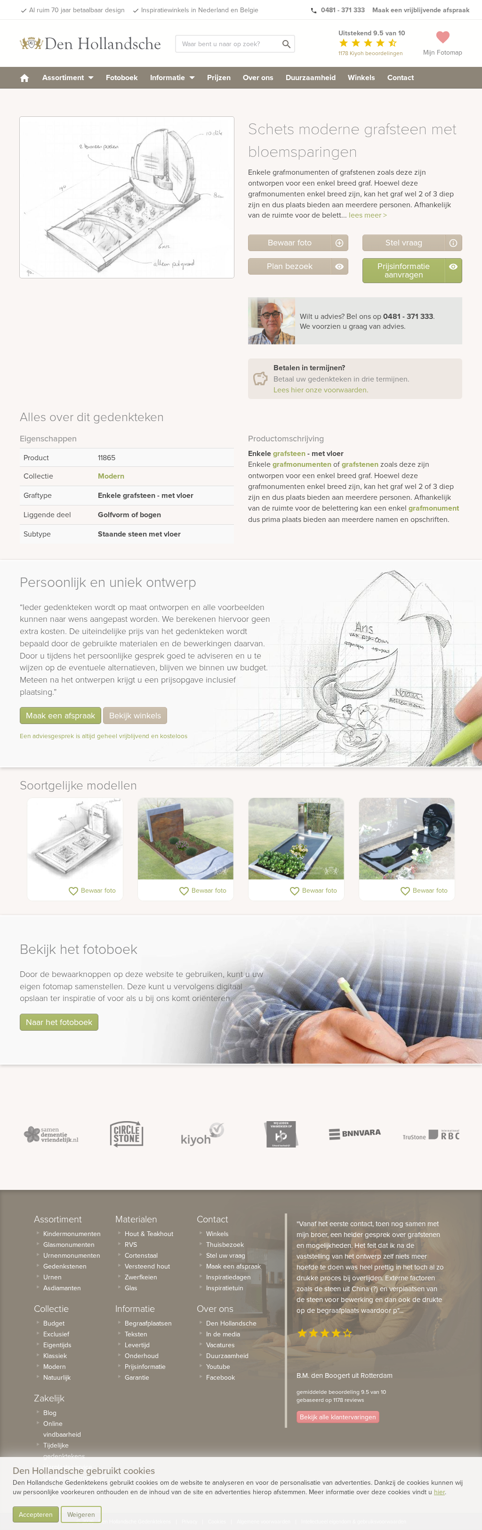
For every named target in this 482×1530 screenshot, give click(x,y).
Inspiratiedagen (228, 1277)
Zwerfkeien (141, 1277)
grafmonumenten (302, 464)
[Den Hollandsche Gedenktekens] (90, 43)
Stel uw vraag (225, 1255)
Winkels (361, 77)
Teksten (136, 1334)
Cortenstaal (141, 1255)
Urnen (52, 1277)
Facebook (220, 1377)
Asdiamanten (62, 1288)
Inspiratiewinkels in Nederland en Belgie (199, 10)
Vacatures (220, 1345)
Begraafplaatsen (148, 1323)
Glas (131, 1288)
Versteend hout (147, 1266)
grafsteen (289, 453)
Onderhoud (142, 1355)
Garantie (137, 1377)
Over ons (258, 77)
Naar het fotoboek (59, 1022)
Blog (49, 1412)
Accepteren (36, 1514)
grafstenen (360, 464)
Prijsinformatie (145, 1366)
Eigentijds (57, 1345)
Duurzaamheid (311, 77)
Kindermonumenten (72, 1233)
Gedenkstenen (65, 1266)
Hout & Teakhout (149, 1233)
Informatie (168, 77)
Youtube (218, 1366)
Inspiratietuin (224, 1288)
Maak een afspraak (60, 715)
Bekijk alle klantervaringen (338, 1417)
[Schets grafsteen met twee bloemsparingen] (75, 838)
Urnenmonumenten (71, 1255)
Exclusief (56, 1334)
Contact (400, 77)
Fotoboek (122, 77)
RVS (131, 1244)
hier (439, 1492)
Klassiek (55, 1355)
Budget (53, 1323)
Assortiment (64, 77)
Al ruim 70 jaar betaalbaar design (77, 10)
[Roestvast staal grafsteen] (296, 838)
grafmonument (434, 508)
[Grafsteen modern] (185, 838)
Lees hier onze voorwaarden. (321, 389)
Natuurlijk (57, 1377)
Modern (111, 476)
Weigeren (81, 1514)
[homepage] (24, 77)
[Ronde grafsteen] (407, 838)
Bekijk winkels (135, 715)
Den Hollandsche (231, 1323)
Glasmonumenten (69, 1244)
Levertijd (137, 1345)
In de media (223, 1334)
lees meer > (368, 215)
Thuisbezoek (225, 1244)
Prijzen (219, 77)
